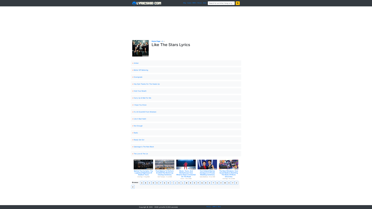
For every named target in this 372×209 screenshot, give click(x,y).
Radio (136, 133)
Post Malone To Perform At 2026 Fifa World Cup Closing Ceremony (165, 173)
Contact (189, 3)
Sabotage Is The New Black (144, 147)
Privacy (199, 3)
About (204, 3)
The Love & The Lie (141, 154)
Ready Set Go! (139, 140)
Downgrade (138, 77)
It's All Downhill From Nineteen (145, 112)
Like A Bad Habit (140, 119)
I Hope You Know (140, 105)
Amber (136, 63)
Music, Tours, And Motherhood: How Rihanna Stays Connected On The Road (186, 174)
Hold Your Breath (140, 91)
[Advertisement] (186, 20)
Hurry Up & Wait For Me (142, 98)
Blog (184, 3)
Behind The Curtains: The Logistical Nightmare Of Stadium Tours (143, 173)
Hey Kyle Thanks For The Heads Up (147, 84)
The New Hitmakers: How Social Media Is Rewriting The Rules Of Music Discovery (228, 174)
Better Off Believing (141, 70)
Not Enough (138, 126)
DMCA (194, 3)
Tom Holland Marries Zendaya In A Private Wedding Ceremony (207, 173)
